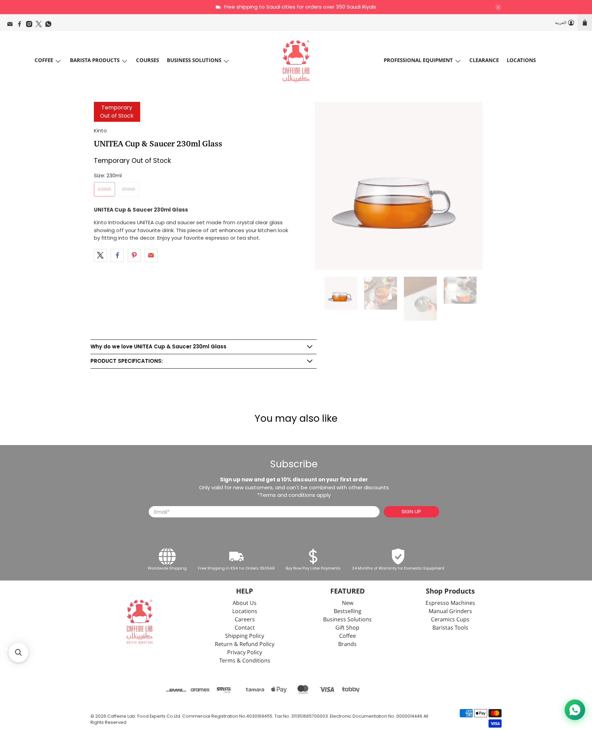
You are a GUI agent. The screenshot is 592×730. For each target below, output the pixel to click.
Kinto (100, 130)
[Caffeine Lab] (296, 61)
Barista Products (95, 60)
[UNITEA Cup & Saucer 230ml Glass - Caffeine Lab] (398, 186)
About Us (245, 603)
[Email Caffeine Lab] (11, 25)
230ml (104, 189)
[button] (18, 652)
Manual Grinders (450, 611)
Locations (521, 60)
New (347, 603)
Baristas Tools (450, 628)
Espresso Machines (450, 603)
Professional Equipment (418, 60)
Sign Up (411, 511)
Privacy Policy (244, 652)
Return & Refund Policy (244, 644)
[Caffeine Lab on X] (40, 25)
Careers (245, 619)
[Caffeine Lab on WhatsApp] (50, 25)
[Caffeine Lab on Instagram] (31, 25)
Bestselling (347, 611)
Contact (245, 628)
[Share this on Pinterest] (134, 255)
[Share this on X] (100, 255)
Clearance (484, 60)
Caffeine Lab (121, 716)
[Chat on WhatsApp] (575, 709)
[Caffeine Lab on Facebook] (21, 25)
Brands (347, 644)
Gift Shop (347, 628)
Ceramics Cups (450, 619)
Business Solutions (194, 60)
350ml (128, 189)
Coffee (44, 60)
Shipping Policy (244, 636)
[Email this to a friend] (151, 255)
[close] (498, 7)
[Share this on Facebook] (117, 255)
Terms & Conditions (244, 661)
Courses (147, 60)
